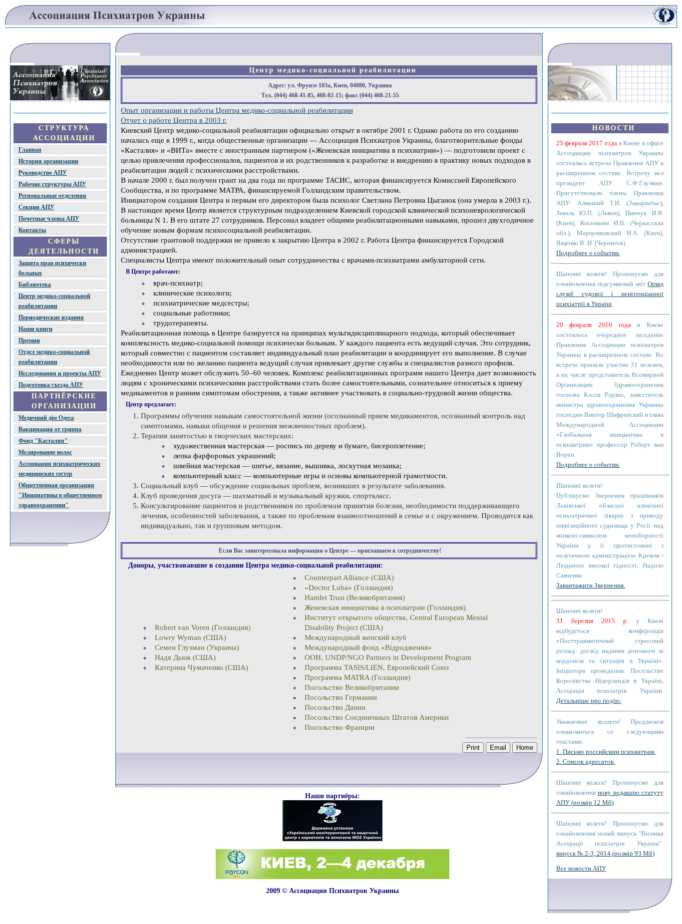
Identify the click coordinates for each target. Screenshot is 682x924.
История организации (48, 161)
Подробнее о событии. (588, 253)
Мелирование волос (45, 452)
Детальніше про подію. (589, 700)
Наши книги (35, 328)
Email (498, 747)
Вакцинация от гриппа (49, 429)
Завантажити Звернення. (590, 585)
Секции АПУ (36, 207)
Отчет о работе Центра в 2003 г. (174, 120)
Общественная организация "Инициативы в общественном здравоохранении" (60, 495)
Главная (29, 149)
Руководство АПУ (42, 172)
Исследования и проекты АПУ (59, 373)
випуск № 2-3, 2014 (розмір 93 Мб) (605, 853)
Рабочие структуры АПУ (52, 184)
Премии (29, 340)
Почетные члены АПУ (48, 218)
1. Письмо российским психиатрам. (606, 751)
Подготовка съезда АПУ (50, 384)
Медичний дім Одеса (46, 417)
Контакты (32, 230)
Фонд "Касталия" (43, 440)
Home (524, 747)
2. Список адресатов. (585, 761)
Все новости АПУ (581, 868)
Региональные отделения (52, 195)
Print (473, 747)
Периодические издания (51, 317)
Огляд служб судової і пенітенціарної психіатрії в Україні (610, 294)
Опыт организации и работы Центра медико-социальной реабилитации (237, 110)
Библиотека (34, 284)
